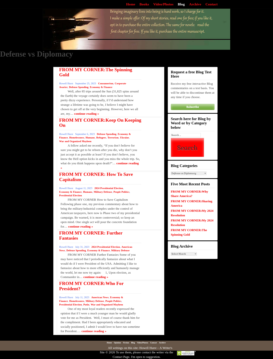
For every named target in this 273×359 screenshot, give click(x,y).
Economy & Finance (101, 87)
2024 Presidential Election (108, 188)
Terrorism (113, 137)
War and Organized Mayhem (75, 141)
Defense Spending (78, 87)
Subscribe (192, 106)
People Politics (121, 191)
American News (100, 297)
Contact (211, 4)
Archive (195, 4)
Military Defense (103, 191)
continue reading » (86, 113)
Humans (90, 137)
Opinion (117, 343)
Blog (181, 4)
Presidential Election (70, 195)
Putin (86, 304)
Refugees (101, 137)
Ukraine (124, 137)
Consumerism (105, 83)
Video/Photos (163, 4)
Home (130, 4)
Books (144, 4)
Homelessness (76, 137)
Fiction (126, 343)
